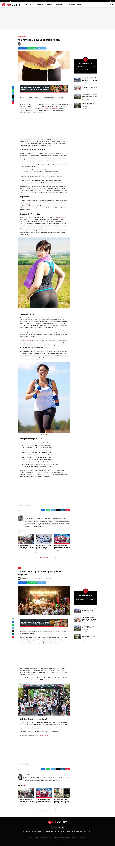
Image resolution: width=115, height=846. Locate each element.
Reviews (62, 1)
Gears (22, 1)
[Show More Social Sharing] (48, 48)
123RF (46, 310)
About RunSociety (31, 831)
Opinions (53, 1)
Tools (31, 5)
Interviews (47, 1)
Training (67, 1)
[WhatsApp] (13, 90)
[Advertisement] (57, 18)
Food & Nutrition (15, 1)
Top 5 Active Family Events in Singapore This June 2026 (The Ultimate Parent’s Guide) (61, 801)
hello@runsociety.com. (38, 526)
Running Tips (21, 505)
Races (57, 1)
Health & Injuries (28, 1)
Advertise (40, 831)
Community (8, 1)
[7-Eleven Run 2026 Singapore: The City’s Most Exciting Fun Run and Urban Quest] (26, 539)
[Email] (13, 96)
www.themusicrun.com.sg (32, 728)
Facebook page (44, 735)
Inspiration (41, 1)
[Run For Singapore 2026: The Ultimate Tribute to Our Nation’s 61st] (62, 539)
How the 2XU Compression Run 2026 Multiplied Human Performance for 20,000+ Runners (89, 79)
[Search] (112, 4)
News (3, 1)
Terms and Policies (57, 833)
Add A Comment (44, 557)
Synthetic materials (61, 217)
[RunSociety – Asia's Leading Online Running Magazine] (11, 5)
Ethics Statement (77, 831)
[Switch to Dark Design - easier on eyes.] (110, 4)
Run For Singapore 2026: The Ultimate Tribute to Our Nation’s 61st (62, 547)
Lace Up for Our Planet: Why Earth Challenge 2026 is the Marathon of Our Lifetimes (89, 96)
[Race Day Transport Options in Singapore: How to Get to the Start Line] (77, 105)
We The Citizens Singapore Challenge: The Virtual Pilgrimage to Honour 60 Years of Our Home (89, 87)
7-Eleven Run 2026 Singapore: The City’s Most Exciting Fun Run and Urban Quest (26, 547)
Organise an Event (59, 5)
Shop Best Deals (70, 5)
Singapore (28, 505)
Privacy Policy (88, 831)
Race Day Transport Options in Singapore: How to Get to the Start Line (88, 105)
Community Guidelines (64, 831)
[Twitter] (13, 93)
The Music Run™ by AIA (36, 639)
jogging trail (29, 204)
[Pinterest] (13, 102)
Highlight (35, 1)
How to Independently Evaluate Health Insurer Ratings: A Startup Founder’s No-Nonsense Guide (43, 548)
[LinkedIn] (13, 99)
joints (21, 319)
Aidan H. (24, 43)
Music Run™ (20, 764)
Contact (79, 5)
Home (25, 5)
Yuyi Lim (24, 578)
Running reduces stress (26, 340)
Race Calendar (40, 5)
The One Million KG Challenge (49, 108)
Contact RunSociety (51, 831)
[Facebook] (13, 87)
